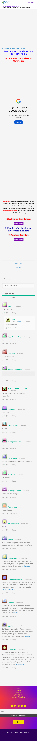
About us (18, 692)
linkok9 (15, 613)
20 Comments (5, 48)
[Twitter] (15, 706)
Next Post (18, 267)
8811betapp (26, 566)
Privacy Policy (18, 696)
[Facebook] (12, 706)
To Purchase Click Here (19, 235)
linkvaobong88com (8, 589)
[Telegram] (22, 706)
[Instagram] (18, 706)
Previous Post (18, 263)
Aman (19, 321)
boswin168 (20, 664)
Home (18, 689)
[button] (18, 722)
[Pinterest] (25, 706)
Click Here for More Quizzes (19, 219)
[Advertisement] (18, 28)
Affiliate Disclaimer (18, 697)
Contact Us (18, 694)
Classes (18, 690)
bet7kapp (28, 636)
